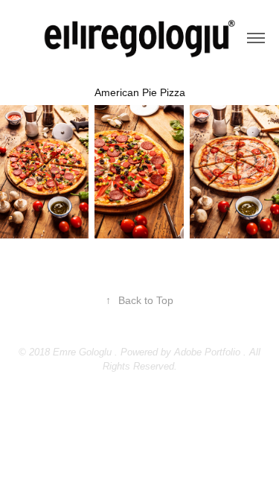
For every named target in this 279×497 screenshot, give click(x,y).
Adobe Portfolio (207, 352)
